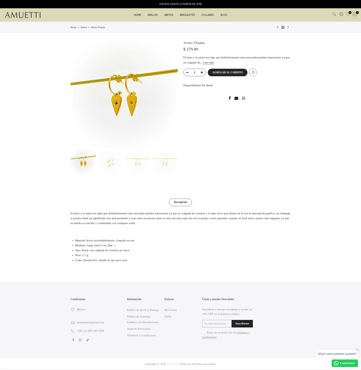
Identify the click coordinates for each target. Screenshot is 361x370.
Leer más (208, 62)
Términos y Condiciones (141, 335)
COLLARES (208, 15)
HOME (137, 15)
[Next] (171, 94)
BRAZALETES (187, 15)
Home (74, 27)
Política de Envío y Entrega (143, 309)
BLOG (224, 15)
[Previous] (77, 94)
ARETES (168, 15)
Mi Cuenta (171, 309)
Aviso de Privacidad (138, 328)
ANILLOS (153, 15)
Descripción (180, 202)
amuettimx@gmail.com (90, 322)
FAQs (168, 316)
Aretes (83, 27)
